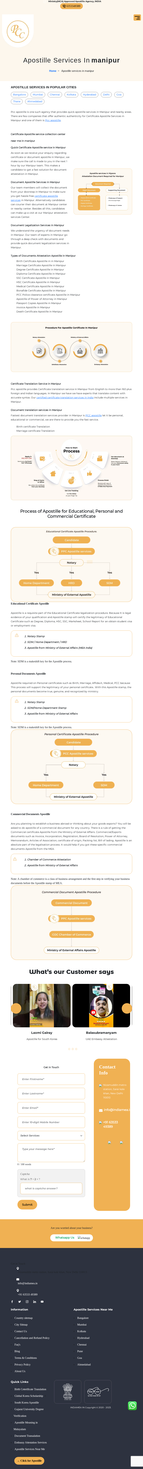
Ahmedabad (34, 101)
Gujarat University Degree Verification (29, 1412)
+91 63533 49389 (27, 1294)
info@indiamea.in (118, 1110)
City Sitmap (21, 1324)
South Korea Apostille (26, 1402)
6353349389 (73, 6)
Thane (16, 101)
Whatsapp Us (64, 1237)
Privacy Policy (22, 1364)
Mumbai (38, 94)
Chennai (55, 94)
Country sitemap (23, 1317)
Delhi (106, 94)
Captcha (25, 1174)
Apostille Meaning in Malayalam (26, 1426)
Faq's (17, 1344)
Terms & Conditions (25, 1357)
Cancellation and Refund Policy (32, 1337)
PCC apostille (93, 415)
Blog (17, 1351)
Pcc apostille (53, 120)
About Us (19, 1371)
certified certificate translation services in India (64, 397)
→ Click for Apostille (27, 1460)
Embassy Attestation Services (30, 1442)
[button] (68, 1048)
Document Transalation (27, 1435)
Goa (118, 94)
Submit (27, 1204)
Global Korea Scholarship (29, 1395)
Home (52, 70)
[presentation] (16, 1008)
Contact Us (20, 1331)
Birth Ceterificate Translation (30, 1389)
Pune (80, 1351)
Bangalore (19, 94)
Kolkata (71, 94)
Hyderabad (89, 94)
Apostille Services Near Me (29, 1449)
